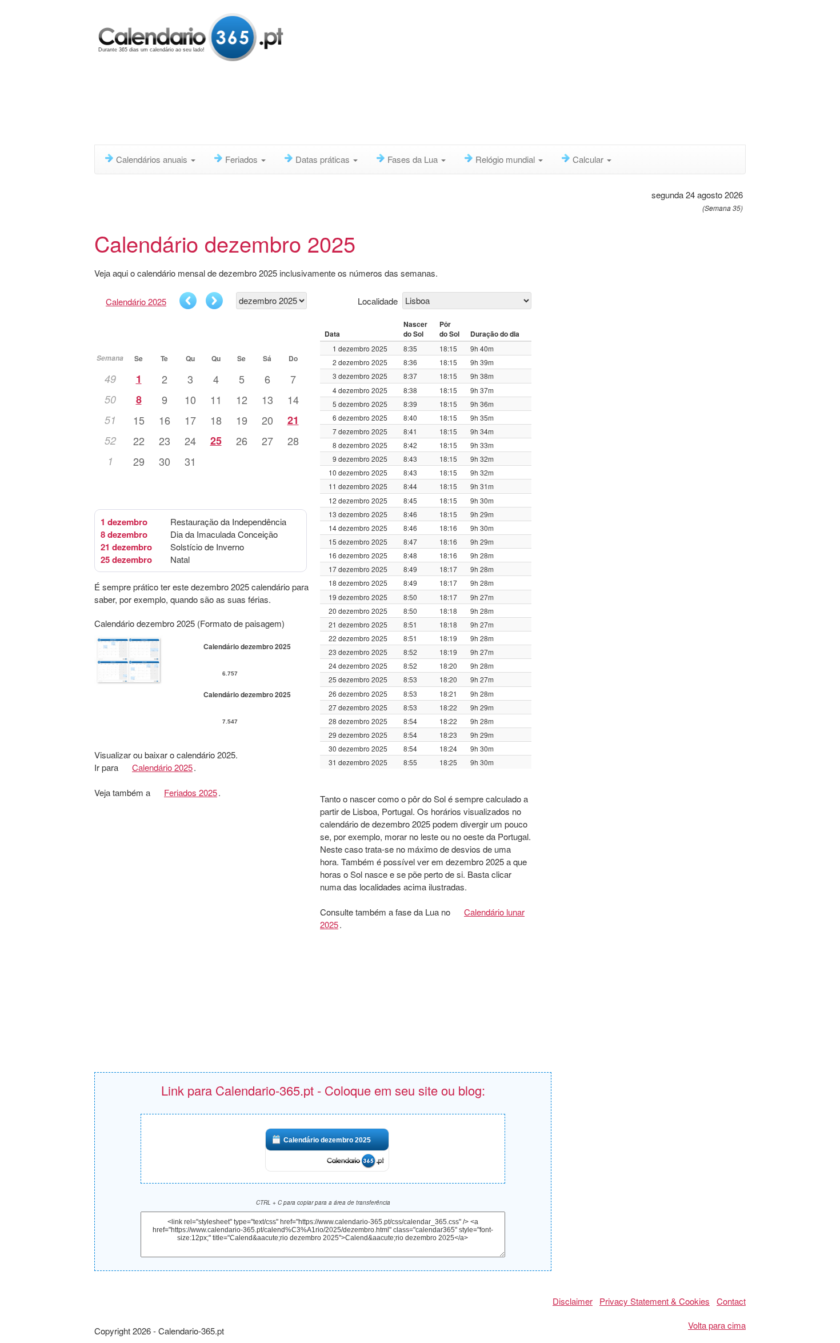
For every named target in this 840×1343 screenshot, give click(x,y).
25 (216, 440)
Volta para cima (717, 1325)
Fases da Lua (413, 159)
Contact (731, 1301)
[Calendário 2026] (190, 36)
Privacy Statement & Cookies (654, 1301)
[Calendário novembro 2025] (188, 300)
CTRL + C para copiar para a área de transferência (323, 1202)
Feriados (242, 159)
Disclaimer (573, 1301)
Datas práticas (323, 159)
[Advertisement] (371, 105)
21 (293, 420)
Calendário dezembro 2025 (327, 1140)
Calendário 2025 (136, 301)
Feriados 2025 (190, 792)
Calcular (589, 159)
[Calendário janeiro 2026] (214, 300)
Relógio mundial (506, 159)
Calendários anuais (153, 159)
